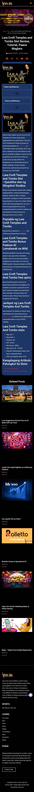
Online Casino (7, 316)
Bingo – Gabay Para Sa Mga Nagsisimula (17, 650)
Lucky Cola (22, 146)
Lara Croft (23, 231)
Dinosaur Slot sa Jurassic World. (16, 371)
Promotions (5, 737)
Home (4, 31)
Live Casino (5, 718)
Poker (3, 723)
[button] (30, 3)
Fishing (4, 729)
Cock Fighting (6, 731)
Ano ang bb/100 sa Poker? (11, 519)
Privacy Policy (9, 785)
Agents (4, 740)
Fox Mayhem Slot (12, 368)
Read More (4, 428)
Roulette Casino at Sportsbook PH (14, 561)
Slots (8, 31)
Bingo (3, 734)
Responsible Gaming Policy (21, 785)
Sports (4, 726)
